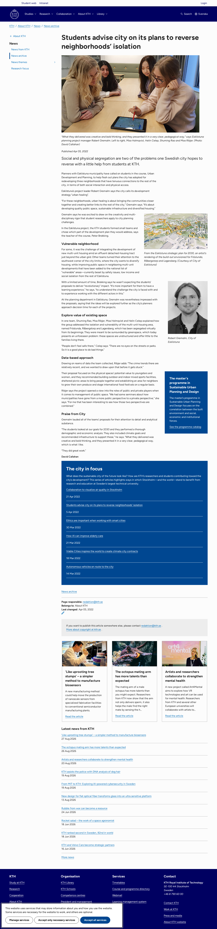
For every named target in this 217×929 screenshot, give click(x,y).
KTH (11, 25)
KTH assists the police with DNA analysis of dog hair (90, 771)
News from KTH (20, 49)
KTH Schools (68, 888)
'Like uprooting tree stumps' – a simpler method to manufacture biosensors (103, 735)
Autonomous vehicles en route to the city (89, 566)
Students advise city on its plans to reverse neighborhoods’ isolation (104, 505)
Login (204, 3)
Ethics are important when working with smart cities (95, 520)
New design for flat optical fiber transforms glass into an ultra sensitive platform (106, 796)
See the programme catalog (185, 426)
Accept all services (95, 920)
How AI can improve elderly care (84, 535)
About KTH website (175, 921)
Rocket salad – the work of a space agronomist (87, 820)
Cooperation (16, 895)
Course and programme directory (131, 888)
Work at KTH (171, 909)
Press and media (173, 915)
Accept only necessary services (56, 920)
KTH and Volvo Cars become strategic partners (87, 844)
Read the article (74, 716)
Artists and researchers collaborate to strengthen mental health (97, 759)
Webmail (117, 895)
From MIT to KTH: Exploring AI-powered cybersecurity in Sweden (98, 783)
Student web (28, 3)
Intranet (43, 3)
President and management (76, 901)
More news (67, 857)
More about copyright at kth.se (83, 629)
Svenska (203, 13)
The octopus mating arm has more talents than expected (93, 747)
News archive (51, 25)
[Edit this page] (62, 612)
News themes (19, 62)
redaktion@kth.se (93, 601)
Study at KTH (16, 882)
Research (14, 888)
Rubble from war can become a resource (84, 808)
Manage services (19, 920)
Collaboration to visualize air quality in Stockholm (94, 489)
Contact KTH (171, 902)
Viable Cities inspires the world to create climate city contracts (102, 551)
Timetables (118, 882)
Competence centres (73, 895)
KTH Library (67, 882)
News (37, 25)
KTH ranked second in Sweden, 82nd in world (87, 832)
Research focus (20, 68)
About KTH (24, 25)
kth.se (14, 3)
